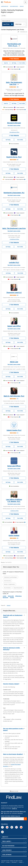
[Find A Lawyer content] (25, 841)
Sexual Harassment (18, 587)
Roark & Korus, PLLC (14, 157)
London (4, 596)
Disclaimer (14, 862)
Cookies (21, 862)
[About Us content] (25, 836)
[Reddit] (21, 827)
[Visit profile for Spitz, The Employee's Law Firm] (14, 77)
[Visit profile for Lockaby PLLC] (14, 257)
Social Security (7, 580)
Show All (3, 605)
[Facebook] (2, 827)
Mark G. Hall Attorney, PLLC (14, 396)
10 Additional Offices (14, 239)
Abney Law (14, 362)
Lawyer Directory (4, 6)
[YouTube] (7, 827)
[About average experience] (19, 69)
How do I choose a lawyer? (11, 684)
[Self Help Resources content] (25, 845)
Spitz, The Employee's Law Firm (14, 83)
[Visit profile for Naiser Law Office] (14, 321)
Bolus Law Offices (14, 466)
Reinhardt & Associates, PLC (14, 193)
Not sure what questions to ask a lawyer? (13, 729)
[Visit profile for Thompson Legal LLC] (14, 287)
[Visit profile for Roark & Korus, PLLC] (14, 151)
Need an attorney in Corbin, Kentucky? (11, 648)
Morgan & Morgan (14, 123)
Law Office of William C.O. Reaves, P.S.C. (14, 500)
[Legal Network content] (25, 854)
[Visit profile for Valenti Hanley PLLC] (14, 425)
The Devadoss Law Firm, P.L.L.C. (14, 45)
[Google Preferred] (2, 832)
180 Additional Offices (14, 132)
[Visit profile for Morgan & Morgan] (14, 117)
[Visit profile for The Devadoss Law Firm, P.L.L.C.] (14, 38)
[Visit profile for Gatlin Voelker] (14, 530)
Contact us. (14, 808)
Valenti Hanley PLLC (14, 430)
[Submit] (25, 818)
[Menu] (2, 2)
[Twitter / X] (11, 827)
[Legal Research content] (25, 850)
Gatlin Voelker (14, 535)
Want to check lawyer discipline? (13, 754)
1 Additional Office (14, 510)
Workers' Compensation (9, 584)
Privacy (8, 862)
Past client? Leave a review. (14, 125)
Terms (2, 862)
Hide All (8, 605)
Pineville (12, 597)
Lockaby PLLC (14, 262)
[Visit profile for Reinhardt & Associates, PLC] (14, 187)
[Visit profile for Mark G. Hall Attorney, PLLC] (14, 391)
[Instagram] (16, 827)
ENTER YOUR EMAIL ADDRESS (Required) (10, 816)
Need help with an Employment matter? (12, 616)
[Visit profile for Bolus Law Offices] (14, 460)
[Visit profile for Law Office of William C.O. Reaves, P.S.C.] (14, 494)
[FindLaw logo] (7, 2)
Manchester (5, 597)
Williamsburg (18, 596)
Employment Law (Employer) (10, 577)
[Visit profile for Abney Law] (14, 356)
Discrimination (7, 587)
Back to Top (14, 791)
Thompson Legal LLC (14, 292)
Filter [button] (4, 15)
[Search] (25, 2)
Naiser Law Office (14, 326)
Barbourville (11, 596)
